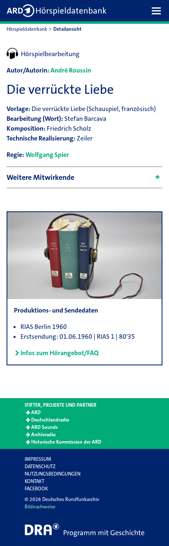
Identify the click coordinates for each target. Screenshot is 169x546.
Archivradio (43, 434)
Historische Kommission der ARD (66, 442)
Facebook (36, 488)
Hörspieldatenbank (27, 29)
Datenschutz (40, 466)
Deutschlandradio (50, 420)
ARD (36, 412)
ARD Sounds (44, 427)
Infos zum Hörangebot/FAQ (59, 353)
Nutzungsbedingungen (52, 474)
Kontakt (34, 481)
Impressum (38, 459)
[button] (158, 10)
